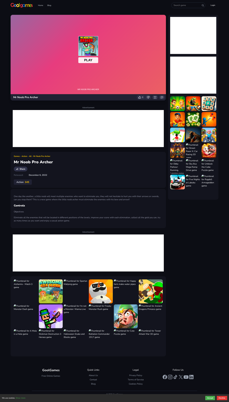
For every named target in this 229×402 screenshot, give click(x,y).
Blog (49, 5)
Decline (222, 398)
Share (22, 169)
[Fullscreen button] (155, 97)
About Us (93, 375)
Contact (93, 379)
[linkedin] (191, 377)
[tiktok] (175, 377)
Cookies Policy (136, 383)
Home (40, 5)
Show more (20, 398)
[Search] (203, 5)
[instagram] (170, 377)
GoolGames (51, 370)
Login (213, 5)
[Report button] (162, 97)
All (30, 156)
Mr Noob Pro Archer (41, 156)
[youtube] (186, 377)
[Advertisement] (88, 128)
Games (17, 156)
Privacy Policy (135, 375)
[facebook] (165, 377)
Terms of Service (136, 379)
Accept (210, 398)
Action (24, 156)
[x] (180, 377)
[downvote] (148, 97)
